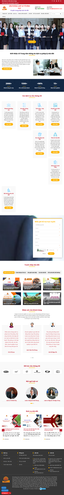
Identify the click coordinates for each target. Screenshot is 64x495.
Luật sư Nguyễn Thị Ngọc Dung (52, 400)
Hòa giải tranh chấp (32, 272)
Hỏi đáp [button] (30, 13)
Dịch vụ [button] (15, 13)
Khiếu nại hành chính (9, 272)
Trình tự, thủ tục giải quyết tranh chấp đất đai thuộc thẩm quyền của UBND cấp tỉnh (32, 287)
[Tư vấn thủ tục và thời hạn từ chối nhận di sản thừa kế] (52, 421)
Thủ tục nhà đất (22, 461)
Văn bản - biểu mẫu (7, 461)
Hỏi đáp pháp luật (23, 455)
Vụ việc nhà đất (42, 272)
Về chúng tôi (7, 68)
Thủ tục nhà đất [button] (36, 13)
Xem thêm (32, 41)
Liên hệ (20, 464)
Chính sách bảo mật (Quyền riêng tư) (10, 3)
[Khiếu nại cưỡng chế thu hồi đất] (32, 298)
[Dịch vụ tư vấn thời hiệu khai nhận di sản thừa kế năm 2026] (11, 421)
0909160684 (40, 8)
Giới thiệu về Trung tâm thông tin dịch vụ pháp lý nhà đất (32, 53)
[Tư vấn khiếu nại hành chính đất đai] (52, 284)
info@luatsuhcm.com (56, 8)
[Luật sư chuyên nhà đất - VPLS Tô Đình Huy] (4, 8)
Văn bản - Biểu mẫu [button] (45, 13)
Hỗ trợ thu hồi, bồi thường (54, 272)
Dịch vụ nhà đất (6, 458)
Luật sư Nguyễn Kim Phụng (32, 400)
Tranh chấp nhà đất (7, 464)
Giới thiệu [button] (10, 13)
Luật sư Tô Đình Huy (11, 400)
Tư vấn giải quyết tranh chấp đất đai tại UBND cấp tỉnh (11, 288)
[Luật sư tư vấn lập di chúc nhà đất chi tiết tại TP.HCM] (32, 421)
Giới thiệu (5, 455)
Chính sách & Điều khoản (24, 458)
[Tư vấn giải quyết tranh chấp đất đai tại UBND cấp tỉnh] (12, 284)
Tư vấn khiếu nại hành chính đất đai (52, 288)
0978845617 (5, 493)
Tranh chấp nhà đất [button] (22, 13)
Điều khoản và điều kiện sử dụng (9, 1)
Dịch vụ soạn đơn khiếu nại (10, 303)
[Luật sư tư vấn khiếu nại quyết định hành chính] (52, 298)
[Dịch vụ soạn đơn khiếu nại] (12, 298)
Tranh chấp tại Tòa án (21, 272)
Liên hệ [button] (3, 16)
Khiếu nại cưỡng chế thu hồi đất (31, 303)
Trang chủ (4, 13)
